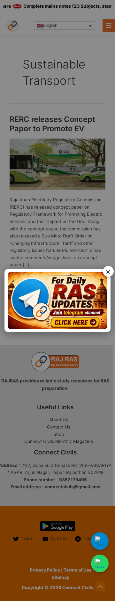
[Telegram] (100, 541)
